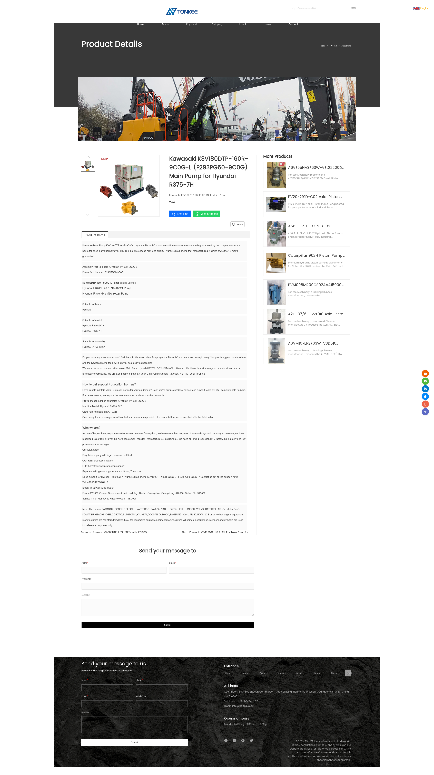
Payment (263, 673)
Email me (182, 213)
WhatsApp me (209, 213)
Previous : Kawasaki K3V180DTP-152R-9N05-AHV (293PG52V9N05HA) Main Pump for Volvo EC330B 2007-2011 (114, 532)
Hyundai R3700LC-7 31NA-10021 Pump (106, 288)
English (424, 8)
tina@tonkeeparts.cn (102, 487)
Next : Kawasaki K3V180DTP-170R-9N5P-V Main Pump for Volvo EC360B (216, 532)
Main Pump (346, 46)
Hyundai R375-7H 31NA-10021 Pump (105, 293)
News (317, 673)
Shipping (281, 673)
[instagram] (243, 741)
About (299, 673)
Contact (334, 673)
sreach (353, 8)
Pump (86, 401)
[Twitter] (251, 741)
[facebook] (226, 741)
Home (322, 46)
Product (334, 46)
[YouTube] (234, 741)
